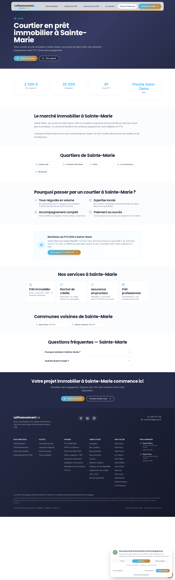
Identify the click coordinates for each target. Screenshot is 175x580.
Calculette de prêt (46, 444)
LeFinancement (27, 417)
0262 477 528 (155, 417)
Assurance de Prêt (91, 6)
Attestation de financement (74, 466)
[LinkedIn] (87, 418)
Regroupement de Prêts (23, 455)
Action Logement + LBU (73, 455)
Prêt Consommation (21, 451)
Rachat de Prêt (71, 6)
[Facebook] (80, 418)
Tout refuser (149, 571)
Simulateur (93, 444)
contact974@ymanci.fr (152, 420)
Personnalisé (160, 561)
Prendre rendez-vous (98, 399)
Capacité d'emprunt (47, 447)
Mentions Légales (96, 463)
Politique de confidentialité (141, 574)
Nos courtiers (94, 447)
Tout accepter (163, 571)
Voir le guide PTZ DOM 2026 (62, 252)
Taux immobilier (45, 455)
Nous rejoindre (95, 455)
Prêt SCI (67, 470)
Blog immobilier (95, 451)
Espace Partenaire (127, 6)
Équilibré (141, 561)
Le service (109, 6)
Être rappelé (51, 58)
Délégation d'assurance (73, 463)
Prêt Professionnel (21, 447)
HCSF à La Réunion (71, 447)
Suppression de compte (98, 470)
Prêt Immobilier (52, 6)
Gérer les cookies (154, 508)
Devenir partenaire (96, 478)
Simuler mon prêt (148, 6)
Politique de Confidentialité (100, 466)
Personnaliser (118, 571)
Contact (92, 459)
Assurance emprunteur (73, 459)
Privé (122, 561)
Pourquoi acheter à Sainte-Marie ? (62, 352)
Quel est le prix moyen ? (57, 360)
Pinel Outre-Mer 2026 (72, 451)
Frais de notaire (45, 451)
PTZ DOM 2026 (70, 444)
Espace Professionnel (134, 508)
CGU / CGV (93, 474)
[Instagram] (94, 418)
